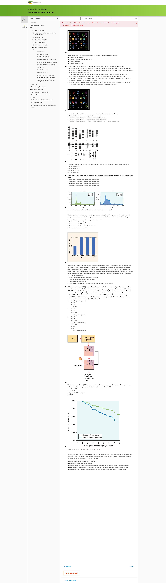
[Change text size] (136, 18)
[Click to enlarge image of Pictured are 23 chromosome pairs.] (79, 41)
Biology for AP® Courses (38, 9)
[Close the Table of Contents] (57, 18)
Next (131, 566)
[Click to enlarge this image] (96, 199)
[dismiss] (136, 24)
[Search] (111, 19)
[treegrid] (44, 65)
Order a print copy (72, 573)
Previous (68, 566)
